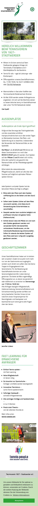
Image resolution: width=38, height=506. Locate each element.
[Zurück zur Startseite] (12, 9)
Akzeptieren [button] (19, 500)
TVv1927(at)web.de (14, 84)
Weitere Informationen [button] (21, 495)
